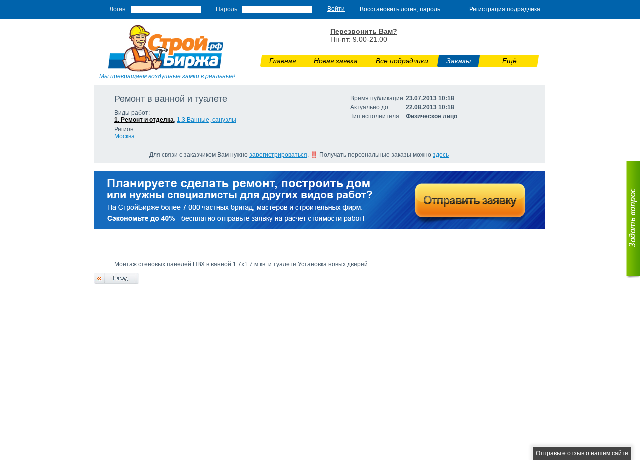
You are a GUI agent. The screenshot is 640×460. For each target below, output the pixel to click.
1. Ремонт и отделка (144, 120)
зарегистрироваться (279, 155)
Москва (124, 136)
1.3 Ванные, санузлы (206, 120)
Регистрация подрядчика (505, 9)
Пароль (227, 9)
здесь (441, 155)
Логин (118, 9)
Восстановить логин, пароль (400, 9)
